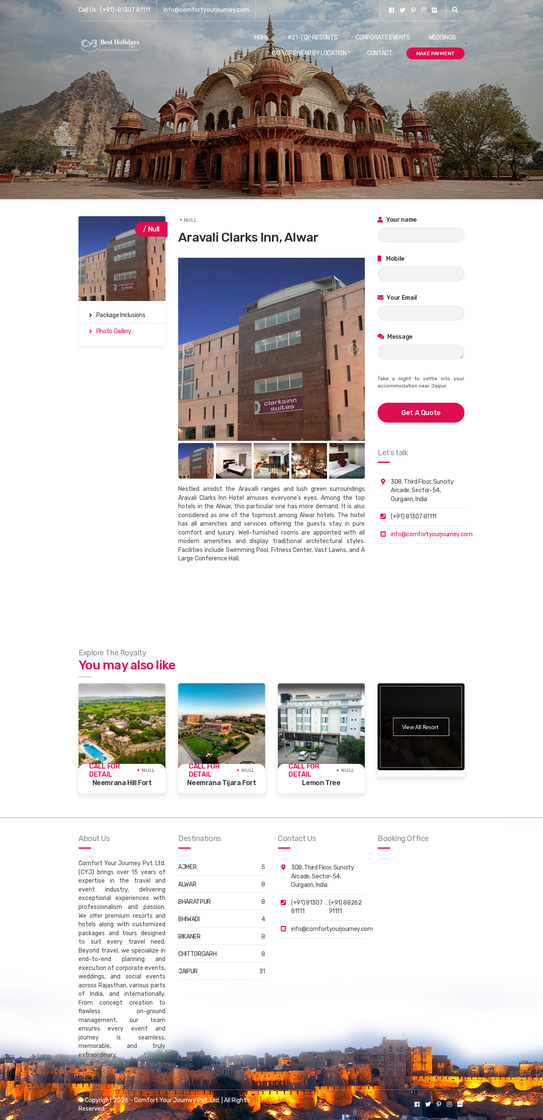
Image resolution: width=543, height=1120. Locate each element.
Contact (379, 53)
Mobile (395, 258)
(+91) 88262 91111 (345, 907)
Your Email (401, 297)
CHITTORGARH (197, 954)
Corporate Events (382, 37)
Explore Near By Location (309, 53)
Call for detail (104, 770)
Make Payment (435, 53)
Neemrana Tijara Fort (221, 783)
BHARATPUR (194, 901)
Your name (401, 219)
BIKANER (189, 936)
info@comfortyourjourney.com (206, 10)
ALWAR (187, 884)
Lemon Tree (321, 783)
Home (262, 37)
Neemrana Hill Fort (122, 783)
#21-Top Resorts (313, 37)
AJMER (187, 867)
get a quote (421, 413)
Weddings (442, 37)
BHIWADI (189, 919)
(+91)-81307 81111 (125, 10)
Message (399, 336)
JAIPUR (188, 971)
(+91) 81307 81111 (306, 907)
